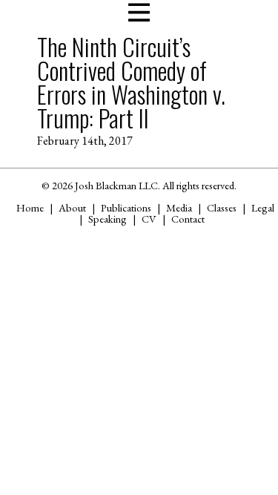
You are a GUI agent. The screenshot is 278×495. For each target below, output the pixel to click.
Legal (262, 207)
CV (149, 219)
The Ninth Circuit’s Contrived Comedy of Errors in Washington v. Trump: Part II (131, 82)
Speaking (107, 219)
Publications (126, 207)
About (72, 207)
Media (179, 207)
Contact (188, 219)
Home (30, 207)
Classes (221, 207)
